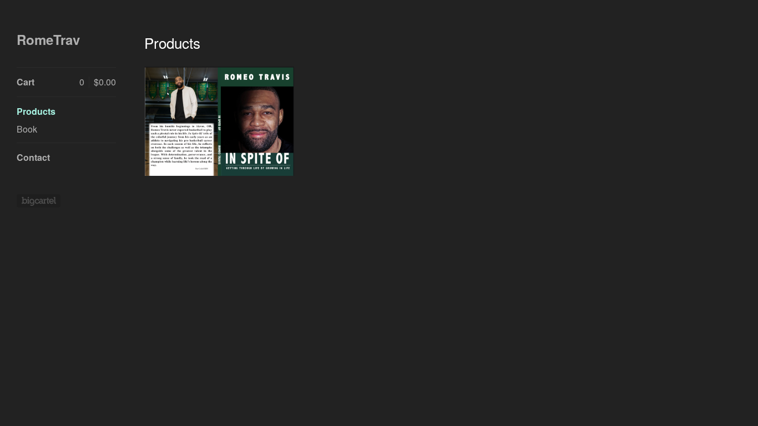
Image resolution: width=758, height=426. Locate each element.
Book (27, 129)
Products (36, 111)
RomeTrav (48, 40)
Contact (33, 157)
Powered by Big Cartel (38, 200)
